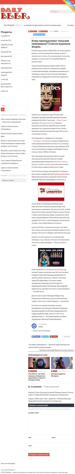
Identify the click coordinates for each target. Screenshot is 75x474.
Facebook (37, 336)
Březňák (57, 161)
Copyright (4, 36)
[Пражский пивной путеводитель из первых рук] (15, 18)
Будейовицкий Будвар (62, 174)
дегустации (5, 86)
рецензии (4, 84)
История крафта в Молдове (58, 375)
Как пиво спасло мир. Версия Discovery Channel (56, 350)
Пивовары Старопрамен (42, 141)
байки (3, 47)
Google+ (54, 336)
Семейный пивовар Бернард (55, 269)
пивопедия (44, 31)
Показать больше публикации (41, 330)
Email (54, 437)
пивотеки (4, 63)
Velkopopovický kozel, (47, 123)
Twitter (46, 336)
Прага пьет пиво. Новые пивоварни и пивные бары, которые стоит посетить (13, 143)
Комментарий (33, 413)
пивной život (5, 45)
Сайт (30, 446)
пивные (3, 61)
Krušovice (64, 161)
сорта (3, 91)
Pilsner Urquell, (62, 120)
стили (3, 79)
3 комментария (39, 34)
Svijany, (41, 240)
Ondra (56, 31)
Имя (29, 437)
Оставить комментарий (51, 387)
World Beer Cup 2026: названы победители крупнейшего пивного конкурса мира (30, 25)
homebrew (4, 40)
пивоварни (33, 31)
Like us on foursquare (8, 463)
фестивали (5, 56)
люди (54, 371)
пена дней (33, 371)
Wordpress (11, 470)
